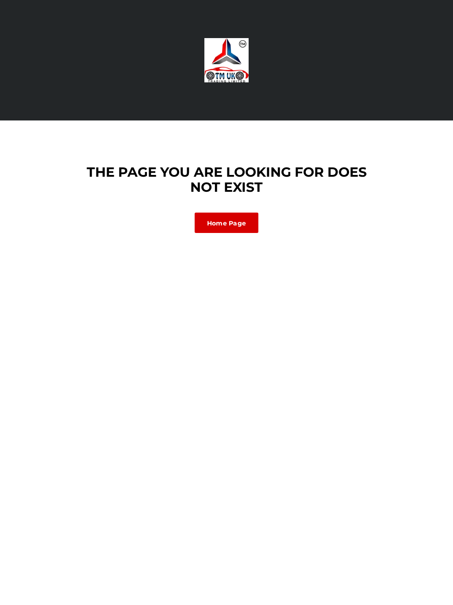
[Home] (226, 60)
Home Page (226, 223)
